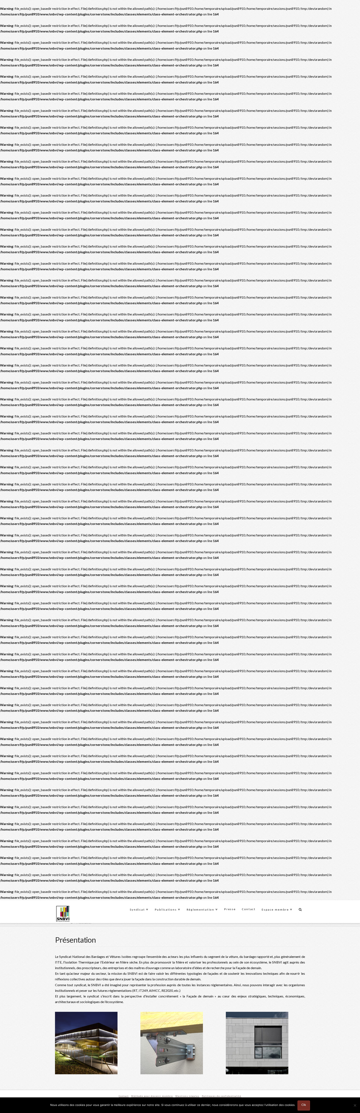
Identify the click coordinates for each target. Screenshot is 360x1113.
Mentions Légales (187, 1096)
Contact (124, 1096)
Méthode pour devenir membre (152, 1096)
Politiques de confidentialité (221, 1096)
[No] (355, 1105)
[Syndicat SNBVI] (63, 914)
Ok (303, 1105)
